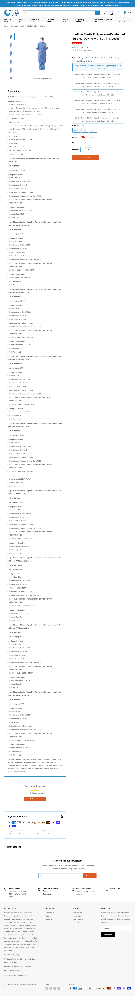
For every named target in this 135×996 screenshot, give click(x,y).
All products (14, 26)
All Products (121, 20)
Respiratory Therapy (79, 20)
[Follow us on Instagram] (54, 988)
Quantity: (75, 150)
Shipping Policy (15, 894)
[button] (77, 50)
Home (6, 26)
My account (108, 14)
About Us (49, 919)
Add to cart (86, 157)
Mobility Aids (65, 20)
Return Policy (84, 891)
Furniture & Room (34, 20)
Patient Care (20, 20)
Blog (47, 916)
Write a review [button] (35, 799)
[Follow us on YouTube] (58, 988)
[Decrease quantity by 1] (83, 149)
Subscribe (89, 876)
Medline (75, 47)
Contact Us (47, 894)
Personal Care (7, 20)
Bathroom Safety (50, 20)
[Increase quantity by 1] (94, 149)
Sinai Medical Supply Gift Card (103, 20)
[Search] (97, 13)
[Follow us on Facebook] (46, 988)
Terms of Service (78, 923)
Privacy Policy (77, 913)
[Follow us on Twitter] (50, 989)
